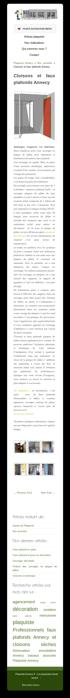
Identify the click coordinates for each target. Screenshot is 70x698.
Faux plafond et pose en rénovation (32, 555)
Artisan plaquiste (34, 36)
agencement (24, 602)
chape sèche (48, 602)
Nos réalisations (34, 42)
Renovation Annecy (30, 685)
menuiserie (48, 615)
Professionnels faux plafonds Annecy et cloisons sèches (34, 637)
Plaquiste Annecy (23, 63)
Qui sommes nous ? (34, 48)
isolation (50, 610)
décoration (25, 609)
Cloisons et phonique (24, 575)
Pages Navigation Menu (37, 29)
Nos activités (44, 63)
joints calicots (22, 616)
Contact (34, 54)
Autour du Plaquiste (23, 525)
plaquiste (23, 622)
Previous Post (23, 492)
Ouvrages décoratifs (24, 560)
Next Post (48, 492)
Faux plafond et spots (24, 549)
